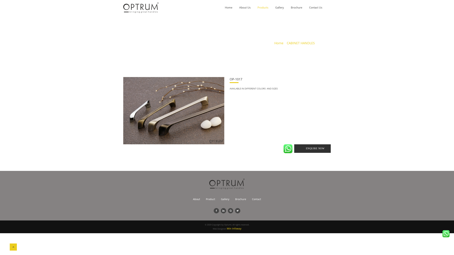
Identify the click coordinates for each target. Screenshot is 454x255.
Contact (256, 199)
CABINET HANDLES (301, 43)
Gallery (279, 7)
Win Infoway (234, 228)
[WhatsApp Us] (288, 148)
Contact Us (315, 7)
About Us (245, 7)
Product (210, 199)
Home (228, 7)
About (196, 199)
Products (263, 7)
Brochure (296, 7)
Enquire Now (315, 148)
